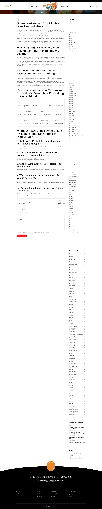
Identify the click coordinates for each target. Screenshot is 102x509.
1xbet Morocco (72, 69)
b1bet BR (71, 105)
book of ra (71, 119)
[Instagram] (18, 493)
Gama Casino (72, 145)
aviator (70, 89)
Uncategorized (72, 228)
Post (70, 204)
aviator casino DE (72, 93)
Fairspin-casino (72, 141)
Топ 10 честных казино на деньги (76, 453)
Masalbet (71, 158)
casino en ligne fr (73, 125)
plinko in (71, 198)
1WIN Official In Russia (73, 48)
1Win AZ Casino (72, 36)
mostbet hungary (72, 164)
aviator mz (71, 101)
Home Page (36, 12)
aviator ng (71, 103)
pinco (70, 194)
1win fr (70, 44)
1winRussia (71, 54)
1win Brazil (71, 40)
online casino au (72, 180)
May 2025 (71, 26)
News (70, 178)
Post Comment (23, 235)
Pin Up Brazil (71, 190)
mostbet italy (72, 166)
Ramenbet (71, 208)
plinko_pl (71, 202)
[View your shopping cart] (96, 6)
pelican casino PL (72, 186)
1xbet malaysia (72, 67)
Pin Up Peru (71, 192)
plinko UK (71, 200)
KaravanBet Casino (73, 149)
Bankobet (71, 107)
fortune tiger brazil (73, 143)
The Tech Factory (49, 506)
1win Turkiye (71, 50)
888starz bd (71, 83)
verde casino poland (73, 232)
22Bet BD (71, 79)
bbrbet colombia (72, 111)
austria (70, 87)
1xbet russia (71, 73)
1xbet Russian (72, 75)
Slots (70, 216)
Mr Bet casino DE (72, 172)
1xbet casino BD (72, 56)
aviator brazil (72, 91)
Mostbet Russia (72, 168)
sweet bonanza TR (73, 226)
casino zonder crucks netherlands (76, 135)
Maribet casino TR (73, 156)
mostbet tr (71, 170)
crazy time (71, 139)
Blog (41, 12)
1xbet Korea (71, 63)
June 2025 (71, 24)
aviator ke (71, 99)
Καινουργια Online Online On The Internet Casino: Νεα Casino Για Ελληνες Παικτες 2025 (76, 424)
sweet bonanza (72, 224)
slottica (70, 220)
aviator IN (71, 97)
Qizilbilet (71, 206)
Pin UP (70, 188)
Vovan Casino (72, 236)
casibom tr (71, 121)
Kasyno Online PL (72, 152)
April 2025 (71, 28)
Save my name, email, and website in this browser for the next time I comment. (33, 232)
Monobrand (71, 162)
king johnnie (71, 154)
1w (69, 34)
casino (70, 123)
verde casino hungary (73, 230)
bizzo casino (71, 115)
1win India (71, 46)
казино (71, 455)
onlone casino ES (72, 182)
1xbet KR (71, 65)
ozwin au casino (72, 184)
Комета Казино (72, 238)
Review (70, 210)
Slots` (70, 218)
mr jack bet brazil (72, 174)
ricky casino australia (73, 214)
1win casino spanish (73, 42)
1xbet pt (70, 71)
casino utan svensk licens (74, 133)
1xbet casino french (73, 58)
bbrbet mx (71, 113)
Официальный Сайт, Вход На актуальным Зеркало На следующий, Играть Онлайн (76, 434)
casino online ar (72, 129)
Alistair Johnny (23, 19)
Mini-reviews (72, 160)
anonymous (71, 85)
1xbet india (71, 61)
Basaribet (71, 109)
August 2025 (71, 22)
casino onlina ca (72, 127)
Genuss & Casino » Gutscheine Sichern (77, 442)
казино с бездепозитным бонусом (76, 457)
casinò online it (72, 131)
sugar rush (71, 222)
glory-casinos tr (72, 147)
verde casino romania (73, 234)
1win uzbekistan (72, 52)
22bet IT (71, 81)
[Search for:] (77, 246)
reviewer (71, 212)
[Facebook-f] (16, 493)
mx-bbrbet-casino (73, 176)
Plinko (70, 196)
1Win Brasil (71, 38)
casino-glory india (73, 137)
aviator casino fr (72, 95)
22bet (70, 77)
